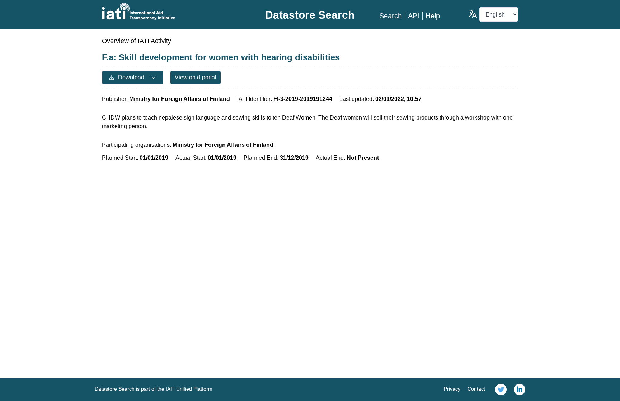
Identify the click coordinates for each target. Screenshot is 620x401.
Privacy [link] (452, 389)
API (413, 16)
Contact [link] (476, 389)
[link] (501, 389)
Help (433, 16)
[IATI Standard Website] (171, 11)
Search (390, 16)
